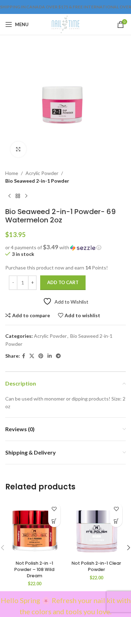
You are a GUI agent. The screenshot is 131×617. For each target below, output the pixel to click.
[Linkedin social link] (49, 356)
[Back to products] (18, 196)
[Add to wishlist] (54, 509)
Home (11, 173)
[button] (65, 247)
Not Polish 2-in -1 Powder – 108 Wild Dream (34, 569)
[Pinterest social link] (40, 356)
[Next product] (26, 196)
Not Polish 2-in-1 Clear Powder (96, 566)
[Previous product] (9, 196)
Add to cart (63, 282)
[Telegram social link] (58, 356)
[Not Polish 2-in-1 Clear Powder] (96, 528)
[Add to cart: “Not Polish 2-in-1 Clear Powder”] (116, 521)
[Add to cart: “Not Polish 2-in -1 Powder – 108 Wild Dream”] (54, 521)
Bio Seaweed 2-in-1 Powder (37, 181)
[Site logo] (65, 24)
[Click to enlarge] (18, 149)
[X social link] (31, 356)
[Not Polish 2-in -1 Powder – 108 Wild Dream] (34, 528)
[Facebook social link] (23, 356)
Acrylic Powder (42, 173)
